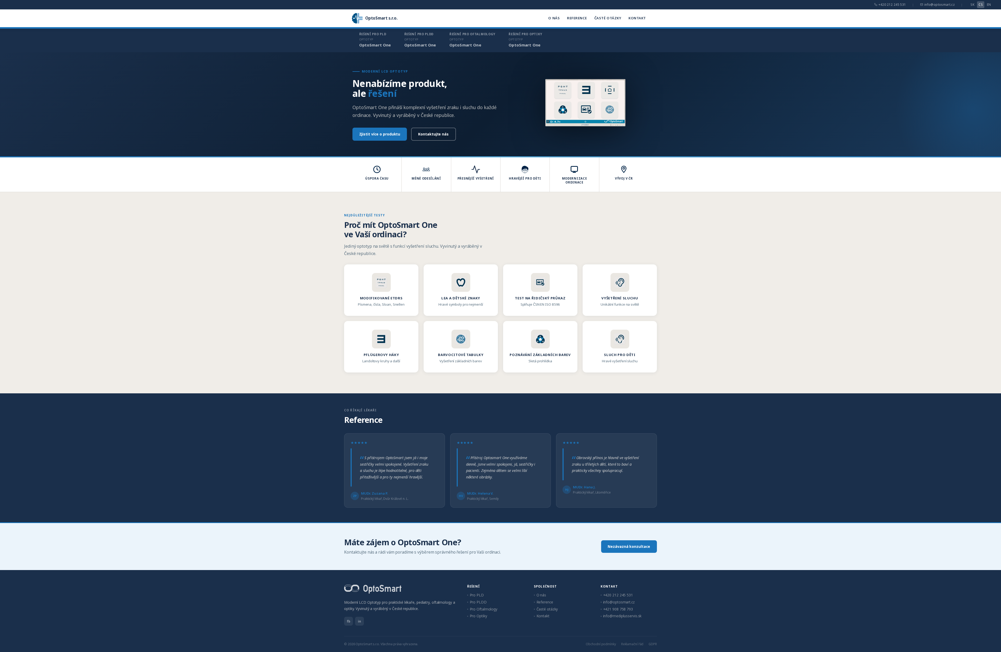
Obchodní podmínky (601, 644)
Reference (577, 18)
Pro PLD (477, 594)
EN (989, 4)
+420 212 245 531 (892, 4)
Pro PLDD (478, 602)
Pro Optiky (478, 615)
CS (981, 4)
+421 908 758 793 (618, 609)
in (359, 621)
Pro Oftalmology (484, 609)
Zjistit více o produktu (379, 134)
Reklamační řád (632, 644)
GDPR (653, 644)
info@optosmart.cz (939, 4)
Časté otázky (607, 18)
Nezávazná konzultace (629, 546)
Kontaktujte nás (433, 134)
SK (972, 4)
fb (348, 621)
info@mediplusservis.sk (622, 615)
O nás (554, 18)
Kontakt (637, 18)
